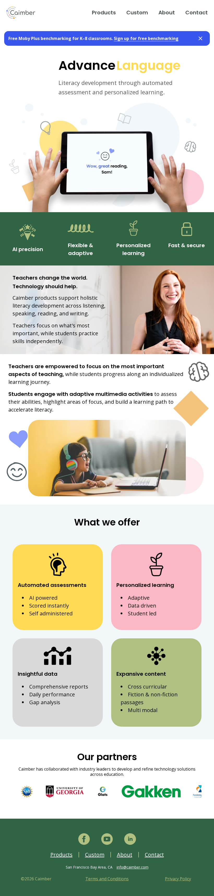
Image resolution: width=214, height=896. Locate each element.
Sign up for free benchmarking (146, 38)
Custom (137, 12)
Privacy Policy (178, 878)
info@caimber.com (132, 867)
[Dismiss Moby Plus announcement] (200, 38)
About (166, 12)
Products (104, 12)
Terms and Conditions (107, 878)
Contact (196, 12)
